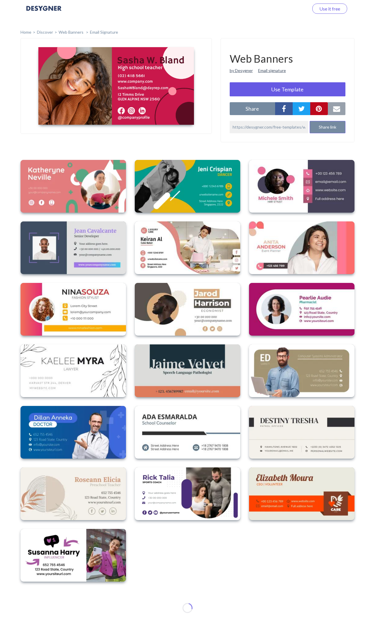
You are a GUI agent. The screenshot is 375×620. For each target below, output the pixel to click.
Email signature (272, 70)
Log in (295, 8)
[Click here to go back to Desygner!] (44, 12)
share (252, 108)
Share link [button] (327, 126)
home (26, 32)
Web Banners (71, 32)
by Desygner (241, 70)
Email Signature (104, 32)
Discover (45, 32)
